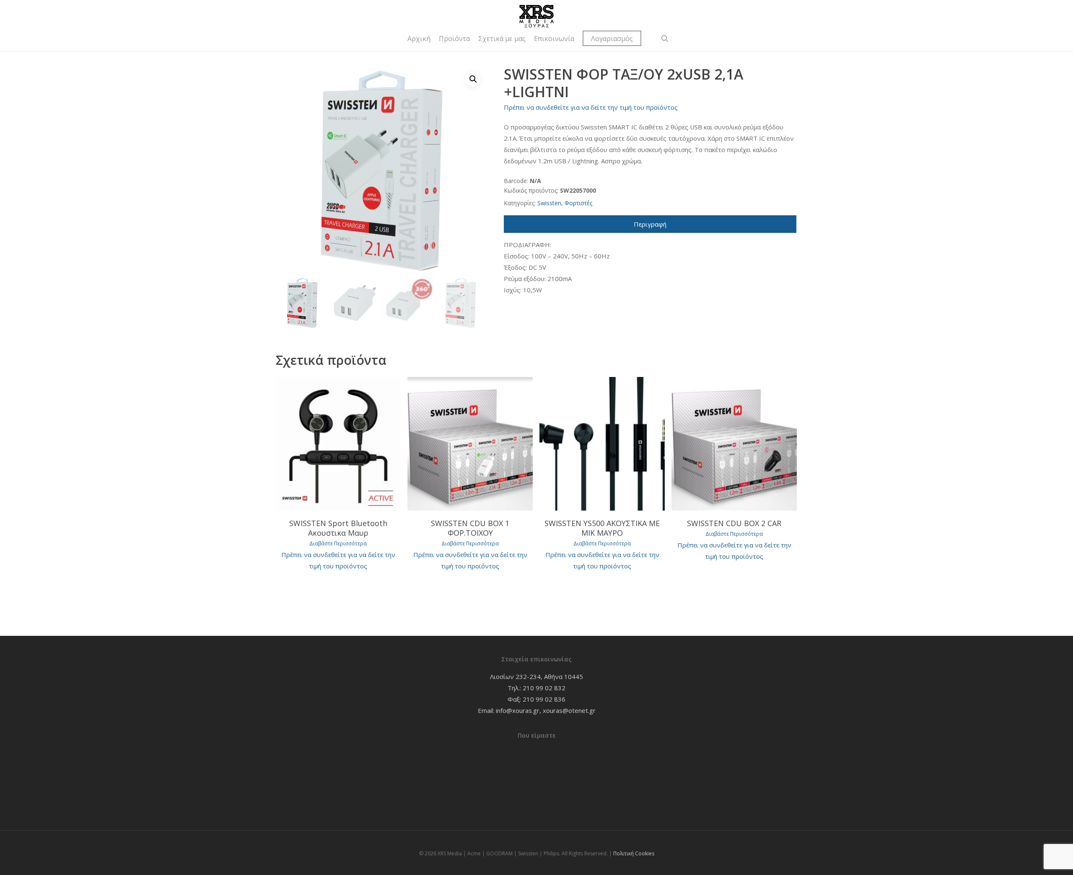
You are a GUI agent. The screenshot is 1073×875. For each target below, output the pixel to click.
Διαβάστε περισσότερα (338, 543)
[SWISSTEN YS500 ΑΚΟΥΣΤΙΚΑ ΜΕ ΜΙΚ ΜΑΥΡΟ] (602, 443)
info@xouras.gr (517, 710)
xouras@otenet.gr (569, 710)
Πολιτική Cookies (633, 853)
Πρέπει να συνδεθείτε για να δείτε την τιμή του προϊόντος (591, 107)
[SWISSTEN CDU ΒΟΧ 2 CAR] (734, 443)
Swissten (549, 203)
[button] (473, 79)
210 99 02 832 (544, 688)
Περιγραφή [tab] (650, 224)
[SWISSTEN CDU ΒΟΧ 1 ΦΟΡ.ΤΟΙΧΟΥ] (470, 443)
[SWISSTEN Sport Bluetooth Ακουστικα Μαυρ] (338, 443)
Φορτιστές (578, 203)
